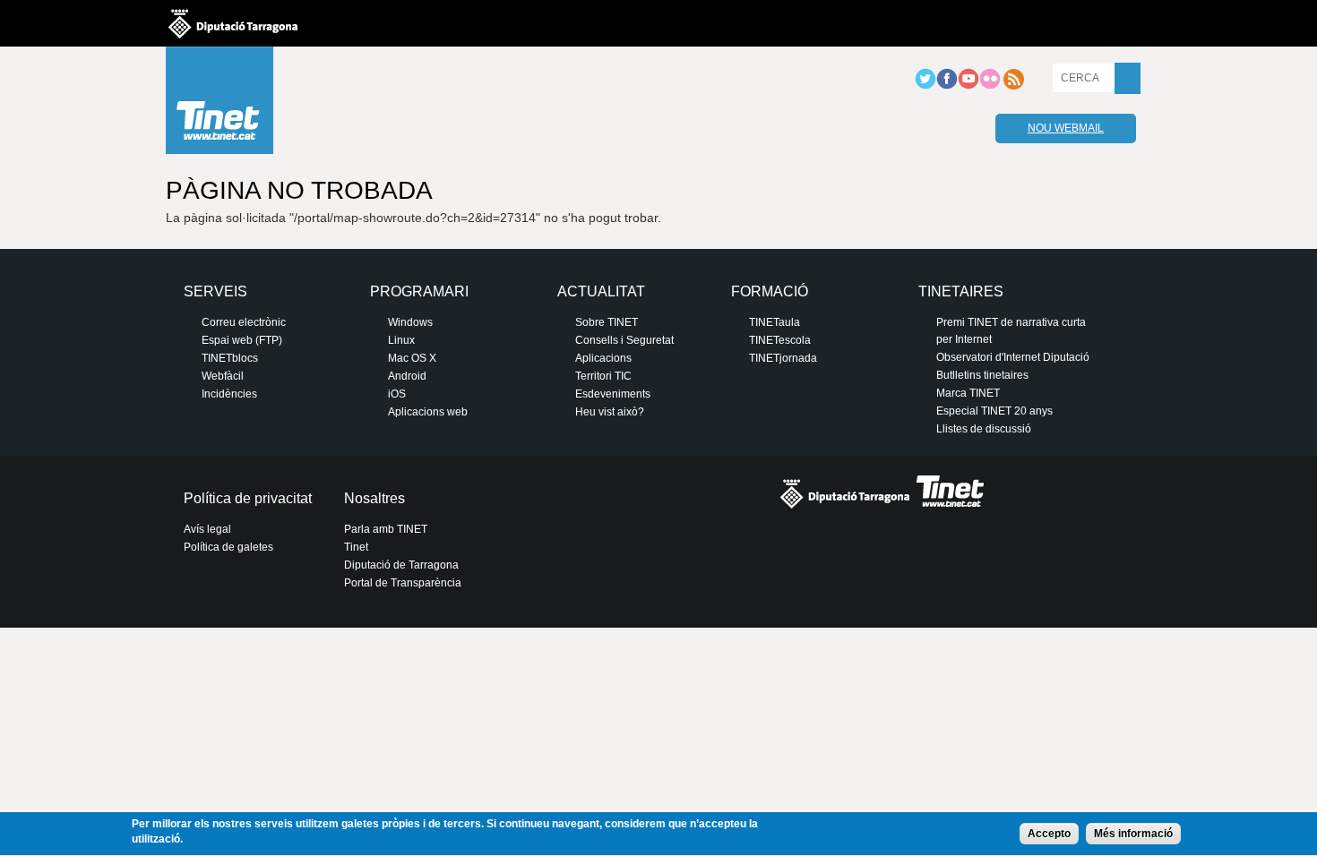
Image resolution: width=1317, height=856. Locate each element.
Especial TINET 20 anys (994, 411)
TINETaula (774, 322)
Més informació (1133, 833)
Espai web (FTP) (242, 340)
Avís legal (207, 529)
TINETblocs (230, 358)
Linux (401, 340)
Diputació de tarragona (233, 23)
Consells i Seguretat (624, 340)
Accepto (1049, 833)
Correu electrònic (244, 322)
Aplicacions (603, 358)
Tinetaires (960, 291)
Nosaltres (374, 498)
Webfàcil (223, 376)
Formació (769, 291)
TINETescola (780, 340)
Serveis (215, 291)
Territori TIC (603, 376)
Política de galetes (228, 547)
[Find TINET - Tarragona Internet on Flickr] (990, 86)
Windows (410, 322)
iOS (397, 394)
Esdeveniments (612, 394)
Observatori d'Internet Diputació (1012, 357)
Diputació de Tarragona (401, 565)
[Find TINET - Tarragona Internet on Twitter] (925, 86)
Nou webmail (1066, 128)
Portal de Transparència (402, 583)
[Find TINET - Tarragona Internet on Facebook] (947, 86)
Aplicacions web (428, 412)
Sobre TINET (606, 322)
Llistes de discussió (983, 429)
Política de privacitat (248, 498)
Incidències (229, 394)
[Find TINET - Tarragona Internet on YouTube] (968, 86)
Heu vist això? (609, 412)
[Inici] (219, 105)
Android (407, 376)
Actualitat (601, 291)
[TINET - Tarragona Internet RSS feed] (1013, 86)
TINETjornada (783, 358)
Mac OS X (412, 358)
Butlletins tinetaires (982, 375)
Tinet (356, 547)
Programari (419, 291)
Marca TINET (968, 393)
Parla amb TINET (385, 529)
